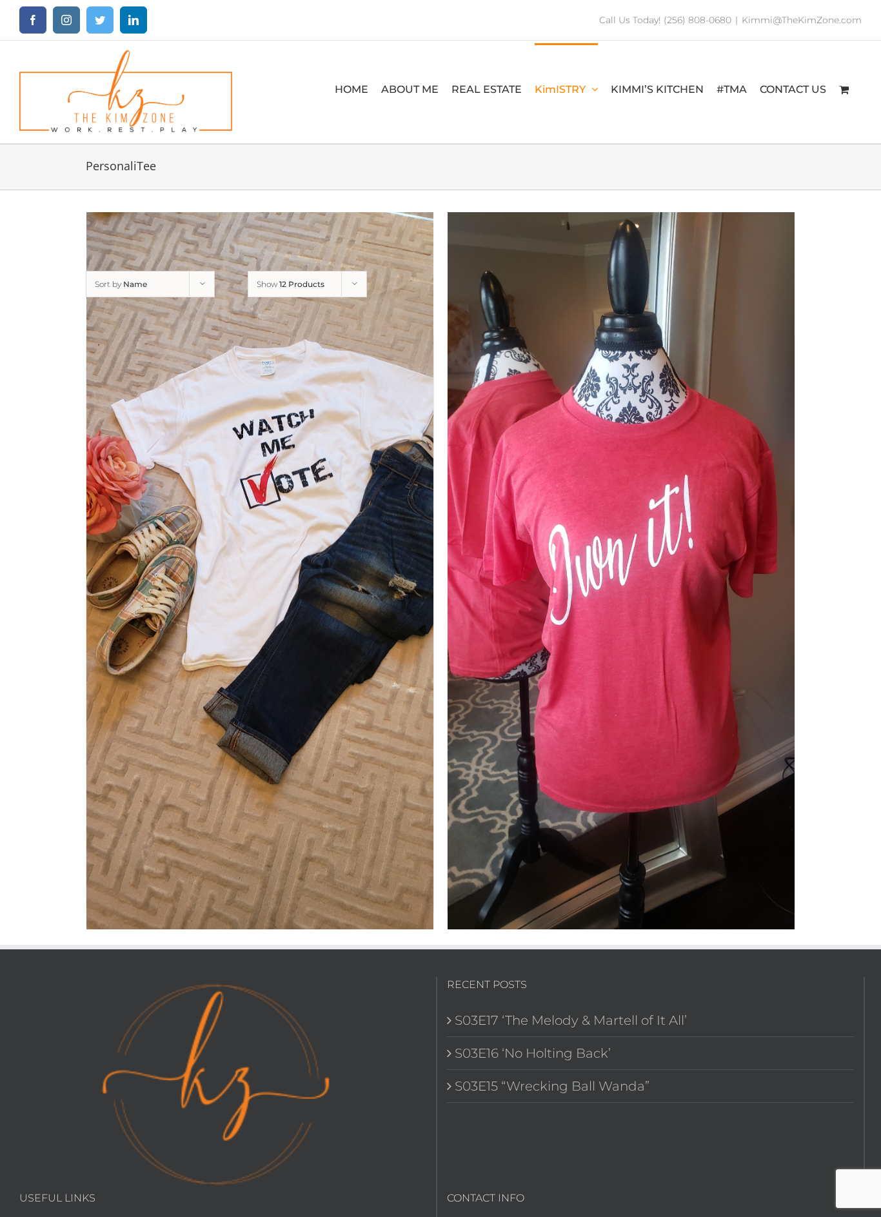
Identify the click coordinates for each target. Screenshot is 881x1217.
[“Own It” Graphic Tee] (621, 571)
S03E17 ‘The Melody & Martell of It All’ (571, 1020)
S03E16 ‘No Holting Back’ (533, 1053)
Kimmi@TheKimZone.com (802, 20)
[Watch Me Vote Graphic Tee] (259, 571)
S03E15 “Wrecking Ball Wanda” (552, 1086)
